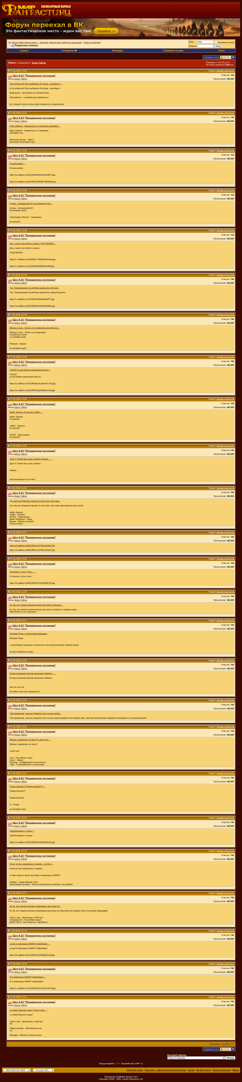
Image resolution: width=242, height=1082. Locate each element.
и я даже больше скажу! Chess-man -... (28, 1010)
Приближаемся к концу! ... (22, 831)
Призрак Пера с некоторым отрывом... (29, 633)
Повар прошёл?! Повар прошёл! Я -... (28, 786)
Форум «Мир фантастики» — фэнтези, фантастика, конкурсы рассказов (46, 42)
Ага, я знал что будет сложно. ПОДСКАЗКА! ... (33, 243)
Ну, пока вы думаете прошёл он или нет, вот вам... (35, 501)
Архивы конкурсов (225, 71)
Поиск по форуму (92, 42)
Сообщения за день (173, 50)
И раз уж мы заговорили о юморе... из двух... (31, 864)
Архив (191, 1070)
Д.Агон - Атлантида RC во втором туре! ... (31, 203)
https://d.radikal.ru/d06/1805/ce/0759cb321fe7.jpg (32, 545)
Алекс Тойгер (20, 79)
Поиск (221, 50)
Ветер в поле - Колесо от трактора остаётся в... (35, 328)
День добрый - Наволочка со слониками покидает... (35, 126)
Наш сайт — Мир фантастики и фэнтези (165, 1070)
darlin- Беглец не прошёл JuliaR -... (26, 412)
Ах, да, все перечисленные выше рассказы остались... (36, 605)
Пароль (193, 46)
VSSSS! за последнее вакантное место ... (30, 370)
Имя (191, 42)
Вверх (236, 1070)
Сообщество (67, 50)
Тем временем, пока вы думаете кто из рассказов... (35, 713)
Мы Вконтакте (203, 1070)
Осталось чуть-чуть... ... (22, 572)
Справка (24, 50)
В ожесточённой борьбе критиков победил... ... (33, 673)
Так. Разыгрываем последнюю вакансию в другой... (35, 288)
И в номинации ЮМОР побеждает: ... (28, 977)
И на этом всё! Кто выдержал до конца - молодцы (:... (36, 84)
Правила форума (222, 1070)
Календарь (117, 50)
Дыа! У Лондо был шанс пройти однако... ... (31, 459)
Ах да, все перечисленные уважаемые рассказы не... (35, 906)
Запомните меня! (226, 42)
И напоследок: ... (18, 163)
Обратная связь (134, 1070)
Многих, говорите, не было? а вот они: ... (30, 739)
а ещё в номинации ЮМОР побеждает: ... (30, 944)
